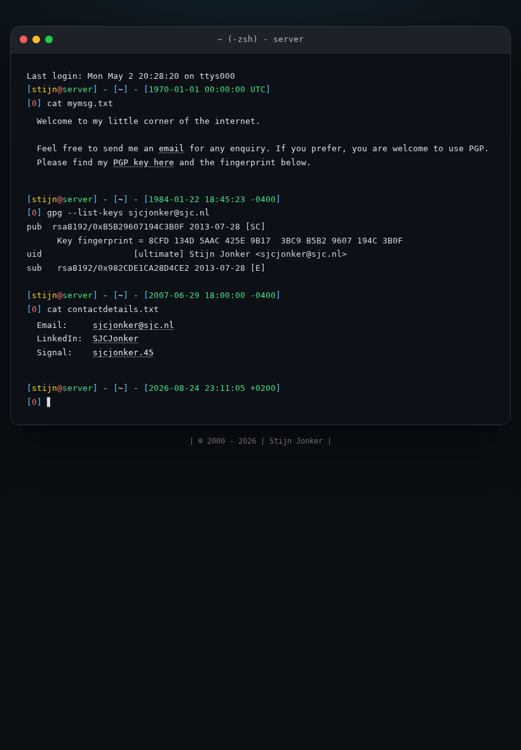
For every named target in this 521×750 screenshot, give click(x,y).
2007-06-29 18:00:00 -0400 (212, 295)
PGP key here (143, 162)
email (171, 148)
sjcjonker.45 (123, 352)
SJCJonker (116, 338)
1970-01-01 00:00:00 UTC (207, 89)
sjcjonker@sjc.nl (133, 325)
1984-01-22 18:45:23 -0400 (212, 199)
